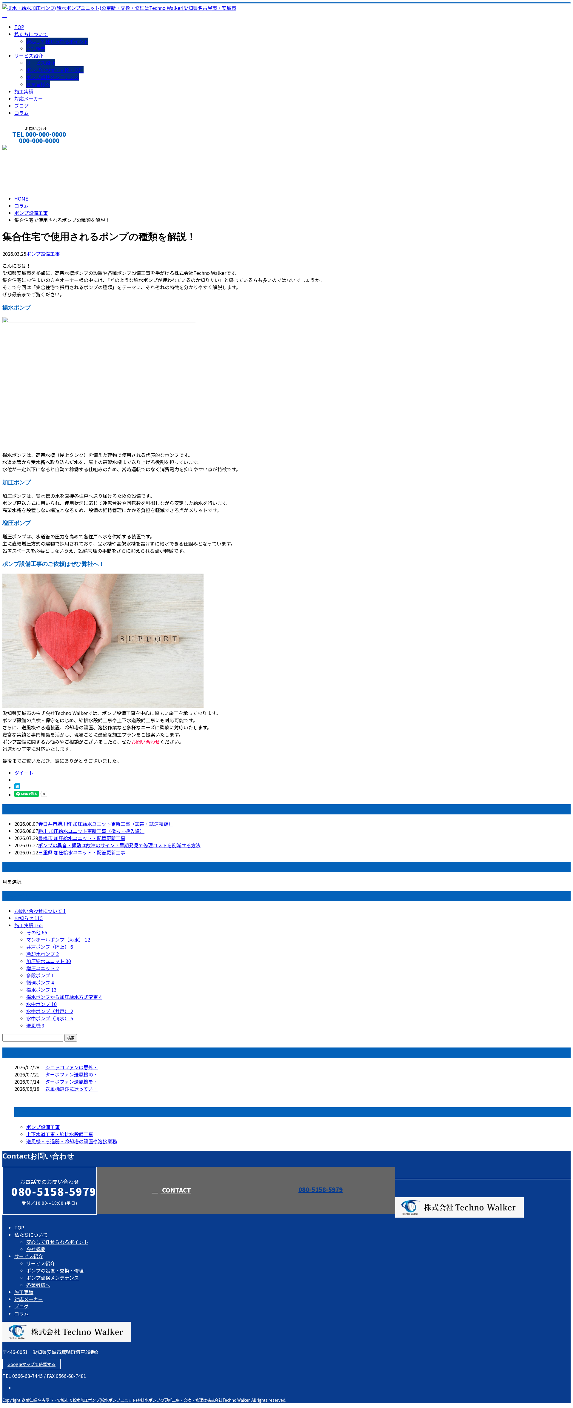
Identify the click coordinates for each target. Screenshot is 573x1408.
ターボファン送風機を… (71, 1081)
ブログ (21, 105)
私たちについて (31, 34)
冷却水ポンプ (42, 953)
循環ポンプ (40, 982)
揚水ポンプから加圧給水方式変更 (64, 996)
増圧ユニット (42, 968)
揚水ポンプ (41, 989)
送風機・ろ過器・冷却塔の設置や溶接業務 (71, 1141)
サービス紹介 (28, 55)
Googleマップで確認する (31, 1364)
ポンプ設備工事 (31, 212)
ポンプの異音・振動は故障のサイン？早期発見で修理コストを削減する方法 (119, 845)
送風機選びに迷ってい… (71, 1088)
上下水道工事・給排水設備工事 (59, 1134)
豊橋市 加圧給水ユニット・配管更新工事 (81, 838)
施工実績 (23, 91)
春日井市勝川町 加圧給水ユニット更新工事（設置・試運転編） (105, 823)
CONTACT (23, 148)
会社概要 (35, 48)
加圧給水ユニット (48, 961)
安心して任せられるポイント (57, 41)
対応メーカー (28, 98)
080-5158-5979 (320, 1189)
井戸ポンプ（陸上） (49, 946)
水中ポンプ (41, 1004)
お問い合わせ (145, 741)
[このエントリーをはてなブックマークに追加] (17, 787)
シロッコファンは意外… (71, 1067)
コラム (21, 112)
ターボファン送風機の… (71, 1074)
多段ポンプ (40, 975)
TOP (19, 26)
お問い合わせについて (40, 910)
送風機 (35, 1025)
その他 (36, 932)
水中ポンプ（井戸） (49, 1011)
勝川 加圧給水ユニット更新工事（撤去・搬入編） (91, 830)
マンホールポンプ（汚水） (58, 939)
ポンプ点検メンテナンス (52, 77)
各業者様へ (38, 84)
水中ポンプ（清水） (49, 1018)
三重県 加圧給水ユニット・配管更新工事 (81, 852)
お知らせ (28, 918)
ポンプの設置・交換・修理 (55, 69)
